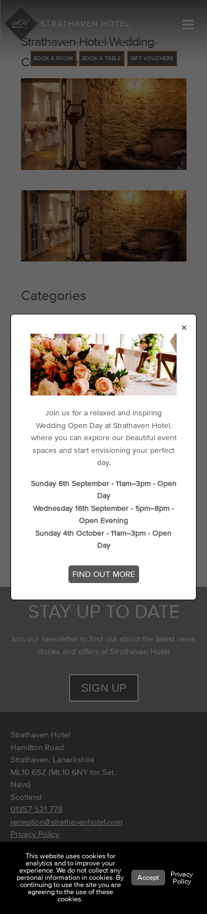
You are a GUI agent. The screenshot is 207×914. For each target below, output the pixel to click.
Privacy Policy (182, 878)
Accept (148, 877)
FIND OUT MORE (103, 574)
